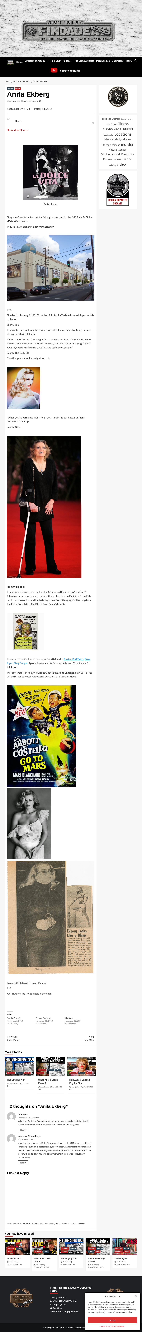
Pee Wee (108, 159)
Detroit (116, 118)
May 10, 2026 (88, 1087)
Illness (17, 88)
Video (41, 1073)
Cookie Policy (105, 1326)
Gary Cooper (21, 663)
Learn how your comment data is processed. (64, 1223)
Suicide (27, 1073)
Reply (23, 1129)
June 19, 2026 (121, 1264)
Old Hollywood (110, 154)
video (121, 164)
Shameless (118, 61)
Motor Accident (111, 144)
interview (107, 128)
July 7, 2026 (25, 1083)
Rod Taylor (78, 659)
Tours (129, 61)
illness (123, 123)
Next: (89, 1039)
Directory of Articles (35, 61)
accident (106, 118)
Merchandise (103, 61)
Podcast (67, 61)
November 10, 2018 (30, 101)
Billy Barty (69, 1018)
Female (10, 88)
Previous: (13, 1039)
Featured (11, 1073)
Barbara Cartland (43, 1018)
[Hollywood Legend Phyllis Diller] (81, 1066)
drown (130, 119)
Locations (122, 134)
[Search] (135, 60)
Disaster (124, 119)
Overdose (127, 154)
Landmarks (108, 135)
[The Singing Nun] (19, 1066)
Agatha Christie (14, 1018)
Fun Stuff (55, 61)
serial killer (118, 159)
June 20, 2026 (57, 1087)
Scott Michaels (14, 101)
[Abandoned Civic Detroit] (44, 1246)
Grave (114, 124)
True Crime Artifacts (83, 61)
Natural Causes (117, 149)
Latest (57, 1070)
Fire (108, 124)
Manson (109, 139)
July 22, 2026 (13, 1264)
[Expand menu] (47, 61)
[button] (136, 1296)
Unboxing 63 (121, 1258)
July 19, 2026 (40, 1267)
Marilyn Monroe (123, 139)
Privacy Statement (117, 1326)
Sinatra (67, 659)
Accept (112, 1320)
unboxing (112, 165)
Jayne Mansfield (123, 128)
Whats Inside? (14, 1258)
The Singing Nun (16, 1080)
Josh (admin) (13, 1083)
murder (127, 144)
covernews (80, 1327)
